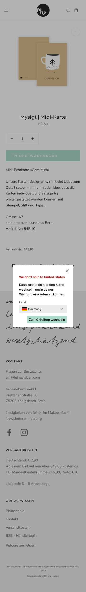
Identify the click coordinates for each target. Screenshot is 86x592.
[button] (67, 272)
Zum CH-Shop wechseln (47, 319)
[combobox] (31, 309)
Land (22, 302)
